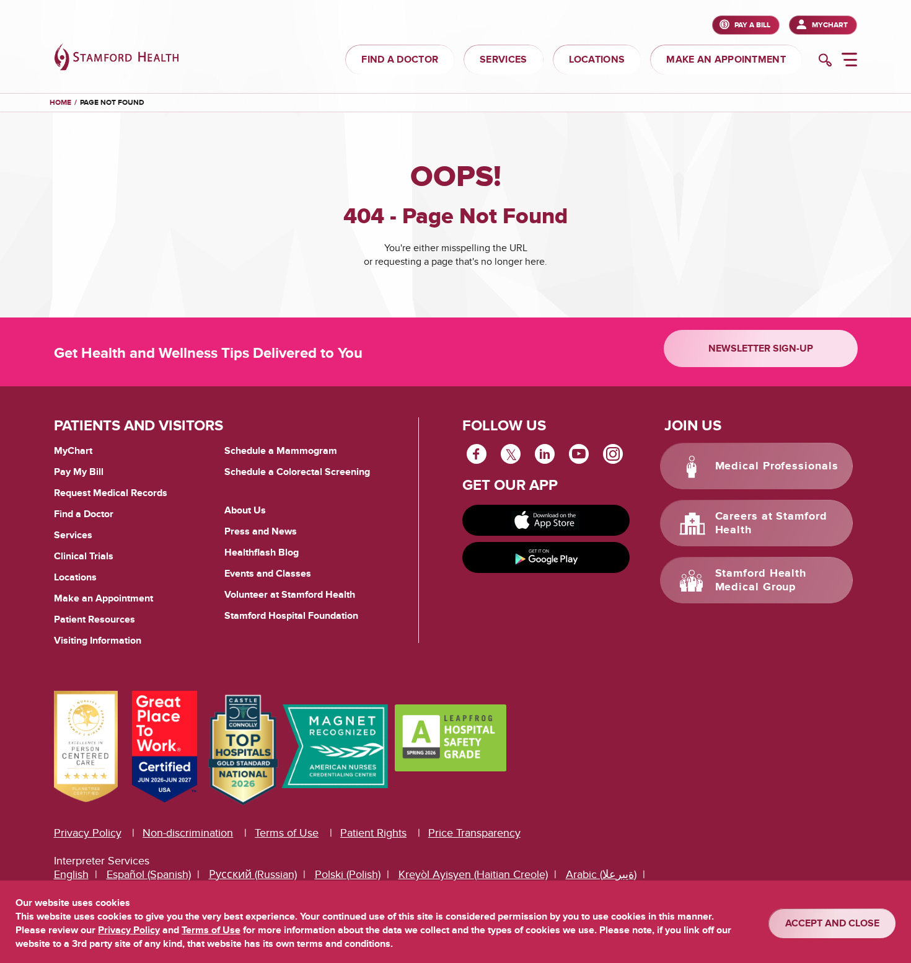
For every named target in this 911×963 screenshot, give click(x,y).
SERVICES (503, 59)
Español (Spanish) (149, 874)
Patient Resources (94, 619)
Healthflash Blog (261, 552)
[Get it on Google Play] (546, 557)
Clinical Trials (83, 556)
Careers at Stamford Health (771, 523)
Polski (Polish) (348, 874)
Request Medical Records (110, 493)
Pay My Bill (78, 472)
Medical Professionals (776, 466)
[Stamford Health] (116, 58)
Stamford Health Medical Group (761, 580)
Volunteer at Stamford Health (289, 594)
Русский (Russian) (253, 874)
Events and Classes (267, 573)
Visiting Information (97, 640)
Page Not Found (112, 102)
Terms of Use (287, 833)
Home (60, 103)
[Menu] (849, 61)
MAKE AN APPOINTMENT (726, 59)
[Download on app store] (546, 520)
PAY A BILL (752, 25)
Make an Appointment (103, 598)
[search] (825, 61)
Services (73, 535)
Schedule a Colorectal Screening (297, 472)
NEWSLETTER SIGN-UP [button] (760, 348)
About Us (245, 510)
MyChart (830, 25)
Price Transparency (474, 833)
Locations (75, 577)
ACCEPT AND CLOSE (832, 923)
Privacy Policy (87, 833)
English (71, 874)
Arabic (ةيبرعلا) (601, 874)
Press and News (260, 531)
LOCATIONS (597, 59)
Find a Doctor (83, 514)
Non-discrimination (188, 833)
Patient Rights (373, 833)
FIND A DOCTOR (399, 59)
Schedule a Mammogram (280, 451)
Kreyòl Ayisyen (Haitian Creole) (473, 874)
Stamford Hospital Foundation (291, 616)
